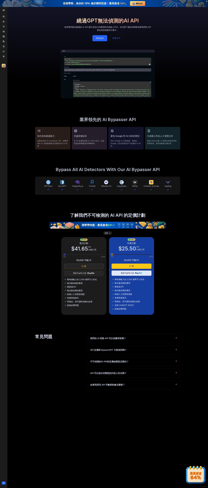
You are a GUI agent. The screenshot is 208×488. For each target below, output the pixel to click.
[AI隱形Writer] (4, 46)
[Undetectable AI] (4, 31)
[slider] (64, 254)
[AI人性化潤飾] (4, 21)
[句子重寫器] (4, 56)
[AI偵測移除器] (4, 36)
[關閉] (204, 466)
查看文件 (116, 38)
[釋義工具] (4, 51)
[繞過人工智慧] (4, 16)
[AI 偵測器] (4, 26)
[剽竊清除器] (4, 41)
